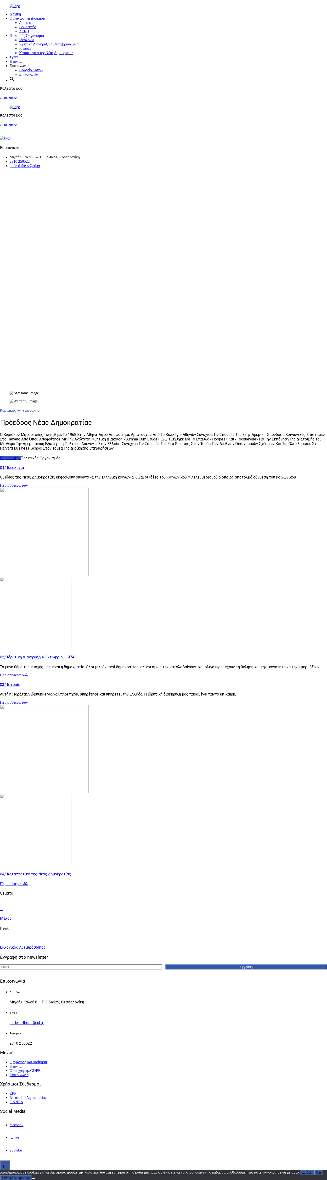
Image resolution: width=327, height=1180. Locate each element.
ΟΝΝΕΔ (16, 1102)
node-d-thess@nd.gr (25, 166)
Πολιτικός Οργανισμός (27, 35)
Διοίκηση (26, 23)
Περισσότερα (10, 458)
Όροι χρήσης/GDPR (25, 1071)
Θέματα (16, 61)
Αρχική (15, 14)
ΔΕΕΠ (24, 31)
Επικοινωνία (28, 74)
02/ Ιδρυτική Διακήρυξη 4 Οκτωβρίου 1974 (37, 657)
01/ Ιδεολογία (12, 467)
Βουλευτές (27, 27)
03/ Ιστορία (10, 684)
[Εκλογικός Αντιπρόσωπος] (1, 937)
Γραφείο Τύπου (31, 70)
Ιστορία (25, 48)
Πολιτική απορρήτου (16, 1177)
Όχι (318, 1172)
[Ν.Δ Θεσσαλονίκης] (25, 6)
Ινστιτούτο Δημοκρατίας (28, 1098)
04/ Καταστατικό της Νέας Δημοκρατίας (35, 874)
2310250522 (8, 98)
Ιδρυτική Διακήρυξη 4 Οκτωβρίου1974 (49, 44)
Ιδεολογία (26, 40)
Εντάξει (307, 1172)
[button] (14, 80)
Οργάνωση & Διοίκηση (27, 18)
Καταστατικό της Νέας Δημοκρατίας (46, 53)
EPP (13, 1093)
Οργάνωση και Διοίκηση (28, 1062)
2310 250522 (20, 161)
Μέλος (6, 918)
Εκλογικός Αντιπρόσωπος (23, 947)
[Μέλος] (1, 909)
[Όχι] (33, 1178)
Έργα (14, 57)
